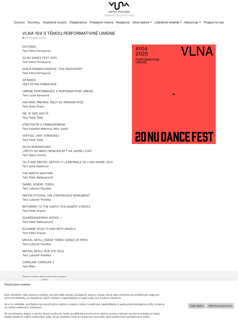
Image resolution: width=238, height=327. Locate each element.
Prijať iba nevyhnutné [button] (220, 305)
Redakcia (122, 22)
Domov (19, 22)
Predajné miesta (101, 22)
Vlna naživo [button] (140, 22)
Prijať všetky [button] (197, 305)
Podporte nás (214, 22)
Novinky (34, 22)
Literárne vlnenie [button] (167, 22)
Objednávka (78, 22)
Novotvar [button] (191, 22)
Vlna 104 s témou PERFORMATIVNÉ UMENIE (68, 33)
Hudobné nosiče (55, 22)
